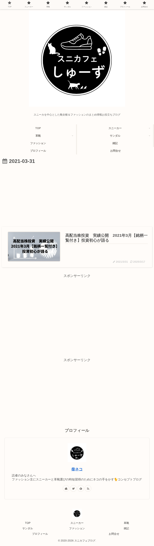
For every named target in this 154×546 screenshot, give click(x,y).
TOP (27, 522)
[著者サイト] (66, 488)
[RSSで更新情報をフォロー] (88, 488)
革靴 (126, 522)
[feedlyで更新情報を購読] (80, 488)
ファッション (77, 528)
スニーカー (77, 522)
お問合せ (114, 533)
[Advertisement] (77, 194)
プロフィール (40, 533)
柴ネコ (77, 469)
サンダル (27, 528)
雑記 (126, 528)
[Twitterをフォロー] (73, 488)
